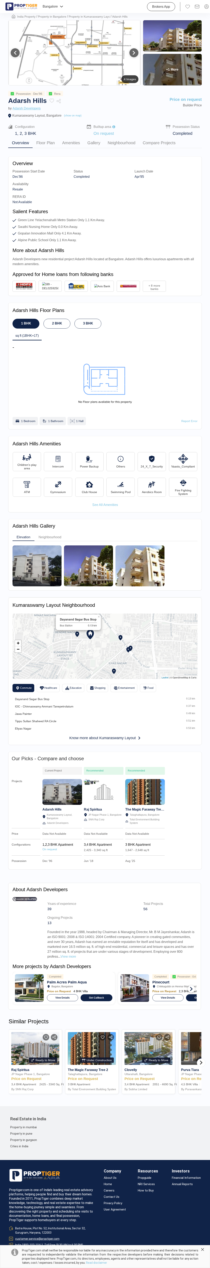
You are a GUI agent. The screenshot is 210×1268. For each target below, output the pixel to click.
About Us (110, 1177)
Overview (20, 143)
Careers (109, 1190)
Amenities (71, 143)
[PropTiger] (21, 6)
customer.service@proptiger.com (37, 1238)
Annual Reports (182, 1184)
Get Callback (96, 997)
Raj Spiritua (93, 809)
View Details (62, 997)
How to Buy (146, 1190)
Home (108, 1184)
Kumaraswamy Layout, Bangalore (37, 115)
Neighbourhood (121, 143)
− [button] (18, 649)
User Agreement (115, 1209)
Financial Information (186, 1177)
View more (68, 956)
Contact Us (111, 1196)
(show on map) (72, 115)
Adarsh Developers (27, 108)
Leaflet (165, 677)
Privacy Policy (113, 1203)
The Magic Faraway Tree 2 (145, 809)
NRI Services (146, 1184)
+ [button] (18, 643)
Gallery (93, 143)
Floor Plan (45, 143)
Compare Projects (159, 143)
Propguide (144, 1177)
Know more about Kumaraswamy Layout (102, 738)
